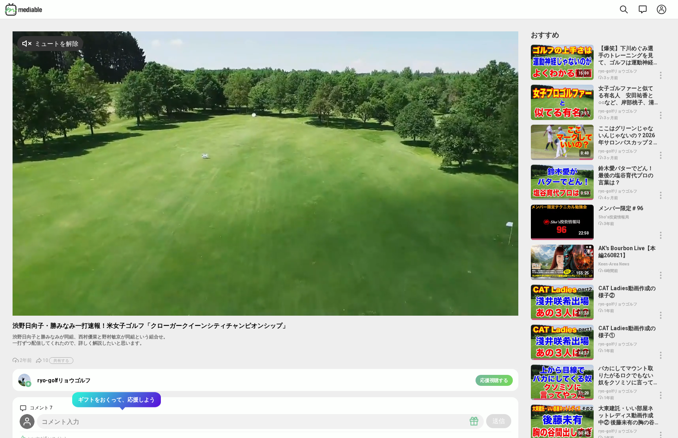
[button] (493, 309)
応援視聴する (494, 380)
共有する (61, 360)
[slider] (471, 309)
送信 (498, 421)
